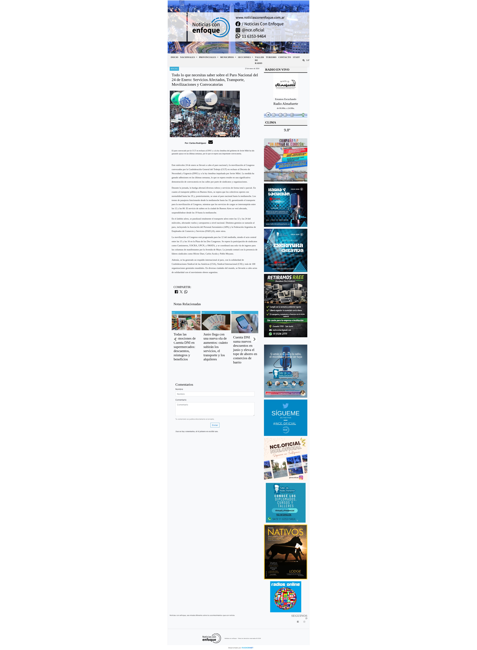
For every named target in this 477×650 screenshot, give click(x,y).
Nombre (179, 389)
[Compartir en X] (181, 292)
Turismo (271, 57)
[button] (303, 60)
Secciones (244, 57)
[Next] (254, 339)
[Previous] (175, 339)
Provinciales (208, 57)
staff (296, 57)
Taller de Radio (259, 60)
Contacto (284, 57)
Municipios (227, 57)
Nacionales (188, 57)
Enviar (215, 425)
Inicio (174, 57)
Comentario (180, 400)
